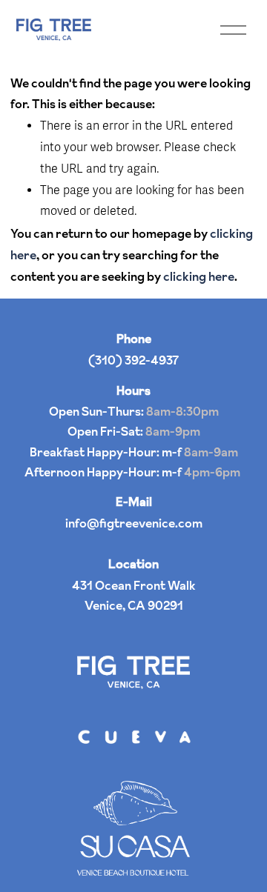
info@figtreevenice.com (133, 523)
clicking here (198, 276)
